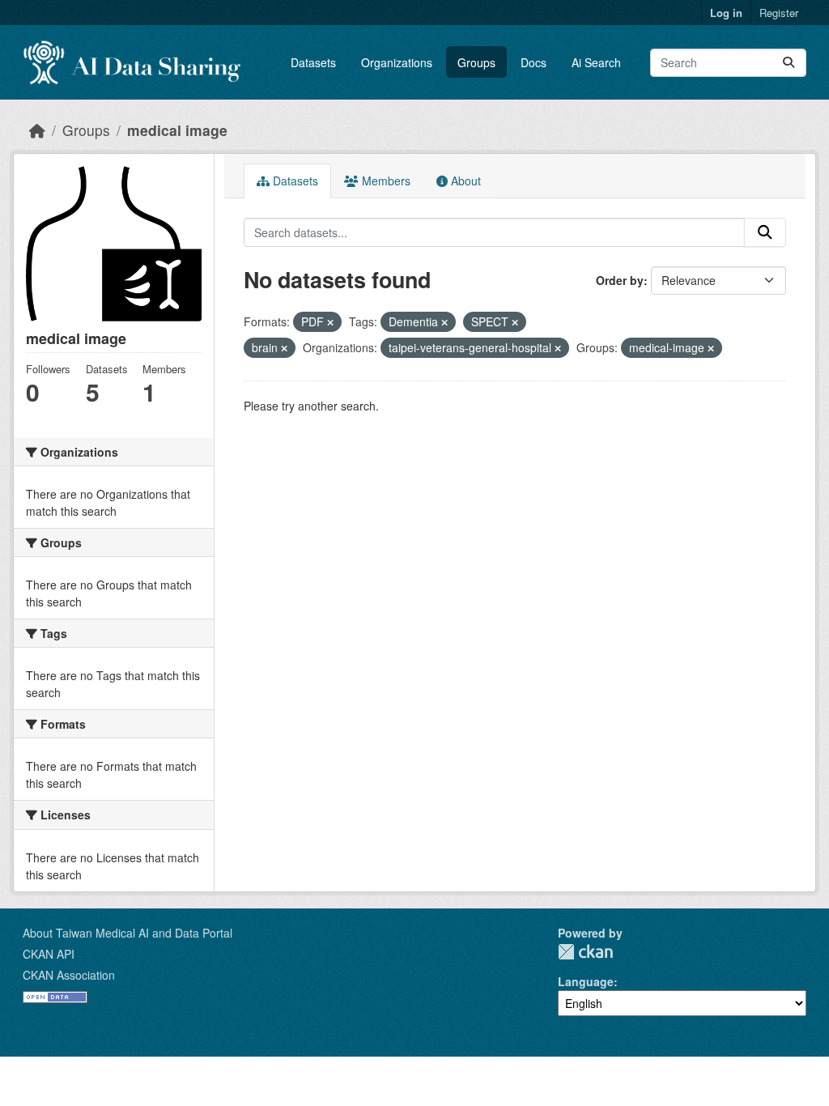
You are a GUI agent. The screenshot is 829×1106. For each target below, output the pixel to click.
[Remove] (330, 322)
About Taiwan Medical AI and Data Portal (127, 933)
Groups (476, 62)
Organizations (396, 62)
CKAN (585, 951)
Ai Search (596, 62)
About (464, 180)
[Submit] (788, 63)
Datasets (313, 62)
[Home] (37, 130)
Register (778, 12)
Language (586, 981)
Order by (620, 280)
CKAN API (48, 954)
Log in (726, 12)
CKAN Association (69, 975)
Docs (533, 62)
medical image (177, 130)
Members (384, 180)
